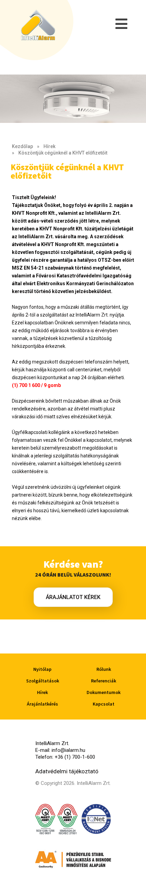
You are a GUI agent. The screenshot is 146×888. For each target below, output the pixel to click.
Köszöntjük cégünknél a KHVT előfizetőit (62, 153)
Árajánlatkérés (42, 703)
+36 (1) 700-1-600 (75, 757)
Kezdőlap (22, 146)
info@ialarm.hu (68, 750)
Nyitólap (42, 669)
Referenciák (103, 680)
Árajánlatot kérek (73, 597)
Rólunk (103, 669)
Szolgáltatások (42, 680)
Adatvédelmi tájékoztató (66, 771)
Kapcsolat (103, 703)
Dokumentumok (104, 692)
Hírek (49, 146)
